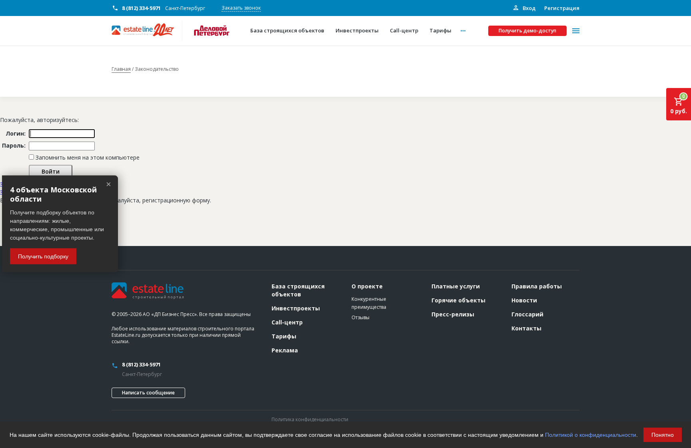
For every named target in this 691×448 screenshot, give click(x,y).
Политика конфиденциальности (310, 419)
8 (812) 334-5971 (141, 8)
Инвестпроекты (296, 308)
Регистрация (561, 8)
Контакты (526, 328)
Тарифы (284, 336)
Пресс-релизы (452, 314)
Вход (528, 8)
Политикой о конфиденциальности (590, 435)
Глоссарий (527, 314)
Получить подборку (43, 256)
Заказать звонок (241, 7)
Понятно (662, 435)
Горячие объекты (458, 300)
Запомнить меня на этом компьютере (87, 157)
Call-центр (287, 322)
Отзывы (360, 317)
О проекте (367, 286)
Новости (524, 300)
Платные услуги (455, 286)
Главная (121, 69)
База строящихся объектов (298, 290)
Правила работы (536, 286)
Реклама (285, 350)
